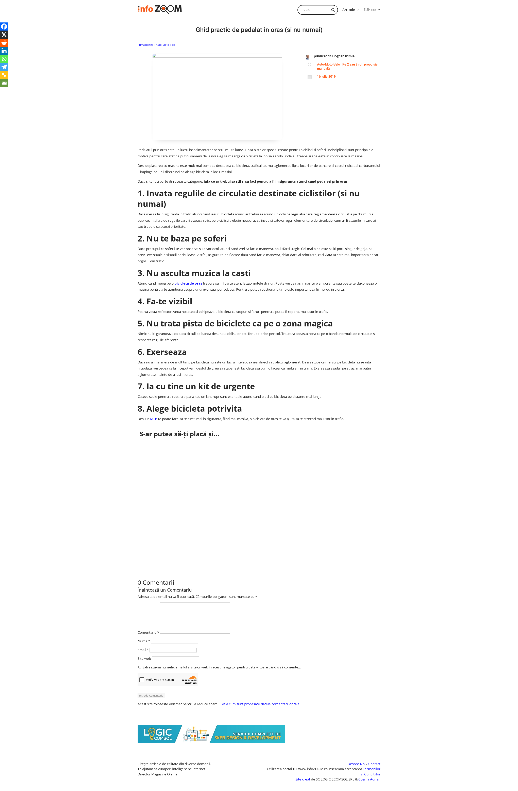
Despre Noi (356, 763)
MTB (153, 418)
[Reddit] (4, 43)
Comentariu (148, 632)
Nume (144, 641)
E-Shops (370, 9)
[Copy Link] (4, 75)
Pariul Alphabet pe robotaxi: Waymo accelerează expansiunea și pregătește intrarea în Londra (225, 449)
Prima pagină (145, 45)
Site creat (302, 779)
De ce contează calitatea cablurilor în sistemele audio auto (194, 492)
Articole (348, 9)
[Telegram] (4, 67)
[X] (4, 35)
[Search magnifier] (333, 10)
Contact (374, 763)
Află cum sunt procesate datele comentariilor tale (260, 704)
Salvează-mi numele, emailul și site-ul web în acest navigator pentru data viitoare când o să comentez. (221, 667)
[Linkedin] (4, 51)
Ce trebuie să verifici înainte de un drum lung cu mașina (191, 535)
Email (143, 649)
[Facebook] (4, 26)
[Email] (4, 83)
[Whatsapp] (4, 59)
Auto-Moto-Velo (165, 45)
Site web (144, 658)
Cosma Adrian (369, 779)
